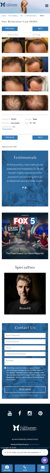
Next (40, 29)
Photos (7, 470)
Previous (9, 29)
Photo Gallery (13, 16)
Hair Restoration (31, 16)
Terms (36, 395)
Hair (21, 16)
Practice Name (25, 1)
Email (42, 470)
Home (4, 16)
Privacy (30, 395)
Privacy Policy (11, 377)
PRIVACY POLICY (32, 439)
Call (25, 470)
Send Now (25, 389)
